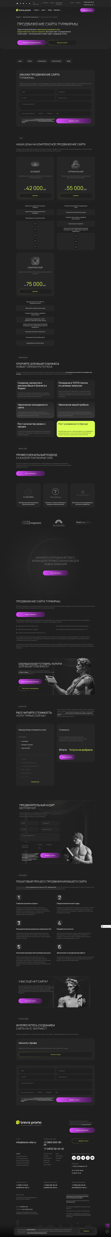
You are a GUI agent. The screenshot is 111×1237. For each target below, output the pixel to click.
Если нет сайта (56, 61)
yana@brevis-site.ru (50, 1187)
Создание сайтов (21, 1156)
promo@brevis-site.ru (79, 1187)
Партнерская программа (59, 3)
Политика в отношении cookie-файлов (78, 1211)
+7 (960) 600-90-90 (78, 1185)
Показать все (35, 781)
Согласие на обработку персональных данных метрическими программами (37, 120)
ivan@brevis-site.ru (22, 1187)
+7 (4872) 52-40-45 (88, 5)
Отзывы (52, 2)
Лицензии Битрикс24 (22, 1165)
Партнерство (48, 1158)
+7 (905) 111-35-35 (22, 1185)
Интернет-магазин (27, 745)
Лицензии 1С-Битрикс (22, 1162)
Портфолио (59, 1155)
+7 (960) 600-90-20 (88, 2)
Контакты (78, 2)
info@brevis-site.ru (26, 1142)
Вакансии (45, 2)
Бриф (68, 61)
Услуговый (24, 741)
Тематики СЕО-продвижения (30, 17)
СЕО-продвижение (22, 1158)
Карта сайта (47, 1164)
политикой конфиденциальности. (37, 1233)
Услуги (18, 1153)
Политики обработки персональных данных (29, 859)
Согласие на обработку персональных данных (44, 119)
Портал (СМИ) (25, 748)
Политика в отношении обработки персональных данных (26, 1198)
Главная (18, 17)
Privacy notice (106, 926)
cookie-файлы (31, 1229)
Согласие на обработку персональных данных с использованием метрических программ (78, 1215)
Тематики (59, 1158)
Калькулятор (42, 61)
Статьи (72, 2)
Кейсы (50, 10)
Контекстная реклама (22, 1160)
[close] (110, 926)
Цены (20, 61)
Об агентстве (36, 3)
